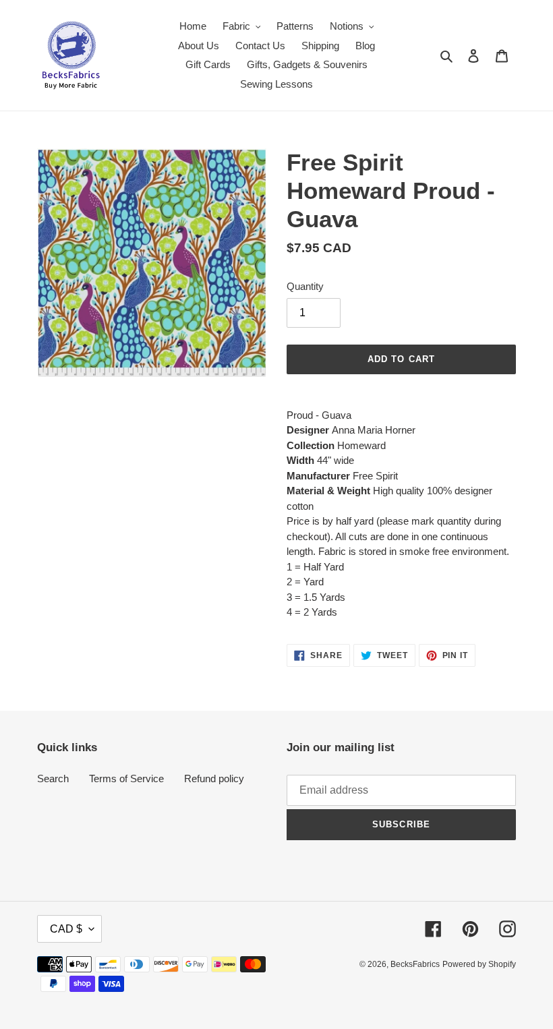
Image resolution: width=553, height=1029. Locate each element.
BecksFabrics (415, 964)
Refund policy (214, 778)
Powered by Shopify (479, 964)
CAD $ (66, 929)
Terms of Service (126, 778)
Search (53, 778)
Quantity (305, 286)
